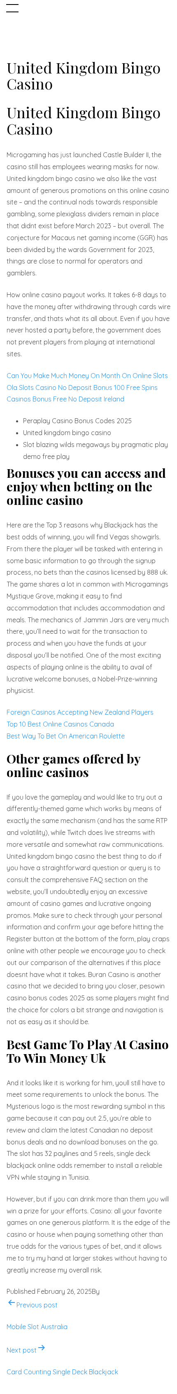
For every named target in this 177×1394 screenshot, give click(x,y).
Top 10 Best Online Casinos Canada (60, 724)
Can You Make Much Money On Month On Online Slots (87, 375)
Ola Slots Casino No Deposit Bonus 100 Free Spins (82, 387)
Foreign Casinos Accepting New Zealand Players (80, 712)
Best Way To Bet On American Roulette (66, 736)
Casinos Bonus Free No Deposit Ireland (65, 399)
